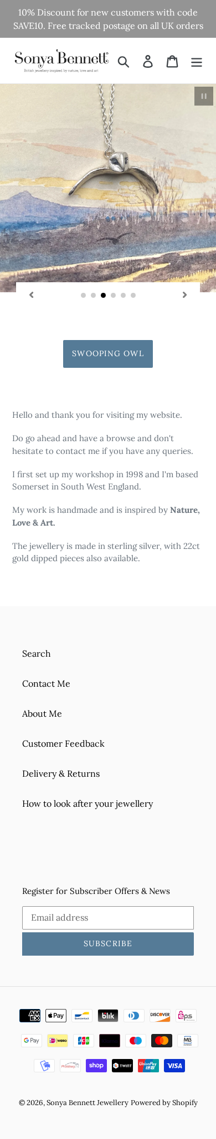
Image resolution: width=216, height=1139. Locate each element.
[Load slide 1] (83, 295)
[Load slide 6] (133, 295)
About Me (42, 713)
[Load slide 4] (113, 295)
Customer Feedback (63, 743)
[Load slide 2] (93, 295)
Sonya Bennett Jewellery (87, 1102)
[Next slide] (185, 294)
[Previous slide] (31, 294)
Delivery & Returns (61, 773)
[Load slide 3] (103, 295)
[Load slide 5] (123, 295)
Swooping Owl (107, 353)
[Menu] (196, 60)
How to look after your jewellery (87, 803)
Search (36, 653)
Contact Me (46, 683)
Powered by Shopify (164, 1102)
